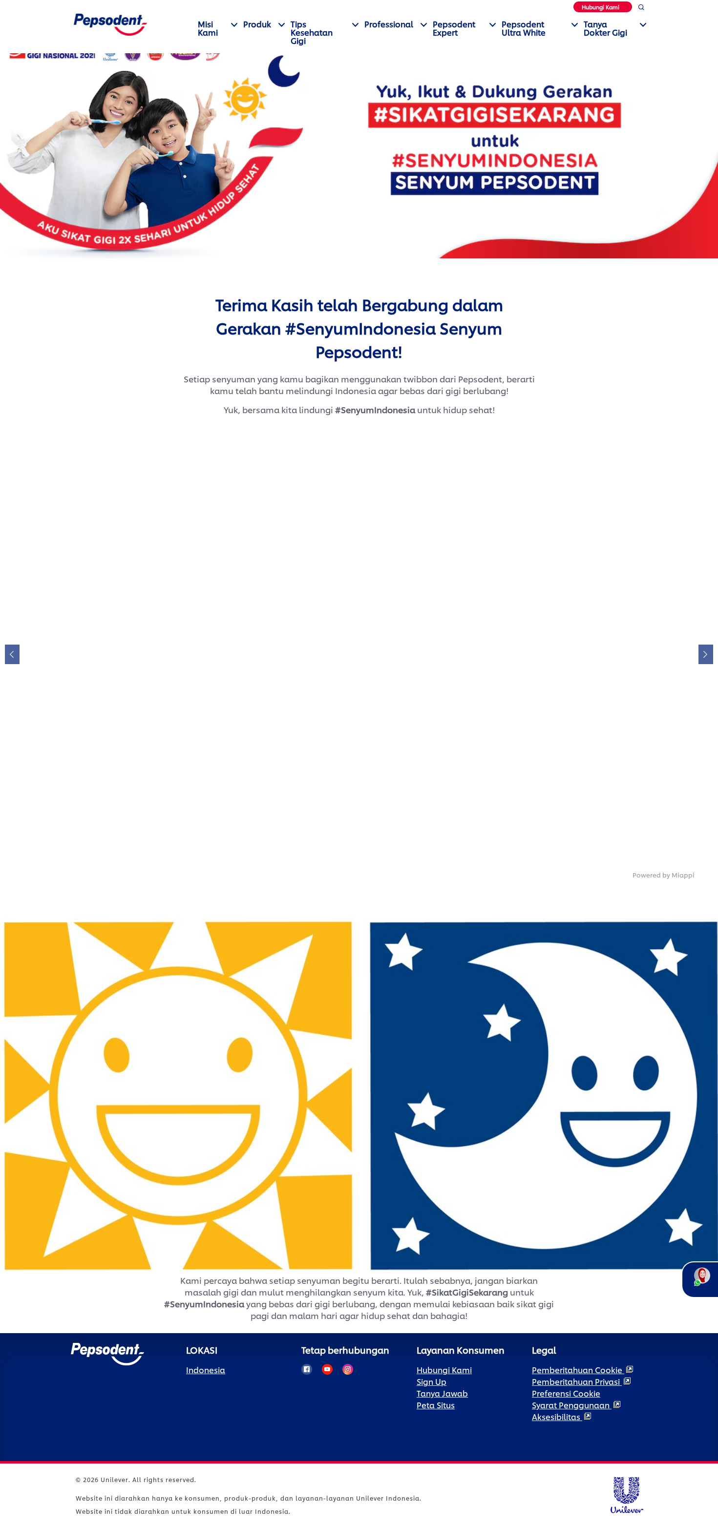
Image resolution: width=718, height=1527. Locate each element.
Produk (257, 23)
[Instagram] (347, 1369)
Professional (388, 23)
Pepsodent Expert (454, 28)
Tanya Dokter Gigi (605, 28)
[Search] (641, 9)
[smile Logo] (110, 23)
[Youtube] (327, 1369)
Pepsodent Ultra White (524, 28)
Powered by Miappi (664, 874)
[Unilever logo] (626, 1493)
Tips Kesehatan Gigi (312, 32)
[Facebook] (306, 1369)
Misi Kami (208, 28)
